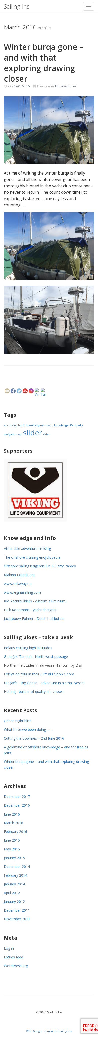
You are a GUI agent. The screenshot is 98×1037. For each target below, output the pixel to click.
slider (32, 433)
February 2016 (15, 831)
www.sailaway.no (18, 583)
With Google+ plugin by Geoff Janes (49, 1031)
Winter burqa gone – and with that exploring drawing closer (43, 62)
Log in (9, 948)
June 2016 (12, 814)
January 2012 (14, 901)
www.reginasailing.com (22, 592)
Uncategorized (66, 86)
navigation (10, 434)
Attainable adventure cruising (27, 548)
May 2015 (12, 849)
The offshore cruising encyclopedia (32, 557)
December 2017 (17, 796)
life (71, 425)
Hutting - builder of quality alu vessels (34, 691)
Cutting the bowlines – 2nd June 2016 (34, 738)
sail (20, 434)
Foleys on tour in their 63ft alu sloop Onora (39, 674)
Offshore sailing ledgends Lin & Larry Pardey (40, 566)
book (21, 425)
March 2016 (13, 822)
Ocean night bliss (17, 720)
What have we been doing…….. (28, 729)
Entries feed (13, 957)
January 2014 (14, 884)
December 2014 (17, 866)
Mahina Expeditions (19, 574)
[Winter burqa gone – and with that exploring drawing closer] (49, 130)
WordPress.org (16, 965)
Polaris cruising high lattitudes (28, 647)
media (79, 425)
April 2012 (12, 892)
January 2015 (14, 857)
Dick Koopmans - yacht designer (30, 609)
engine (39, 425)
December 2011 (17, 910)
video (47, 434)
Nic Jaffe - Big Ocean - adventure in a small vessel (44, 682)
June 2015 (12, 840)
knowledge (61, 425)
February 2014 (15, 875)
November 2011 (17, 918)
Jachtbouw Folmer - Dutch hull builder (34, 618)
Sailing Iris (17, 6)
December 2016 (17, 805)
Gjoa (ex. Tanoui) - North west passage (36, 656)
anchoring (10, 425)
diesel (30, 425)
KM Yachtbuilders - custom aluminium (34, 601)
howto (49, 425)
